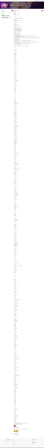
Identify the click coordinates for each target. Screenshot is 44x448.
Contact (13, 442)
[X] (14, 425)
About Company (7, 440)
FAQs (13, 440)
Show (1, 9)
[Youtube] (15, 425)
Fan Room (3, 9)
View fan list (21, 16)
